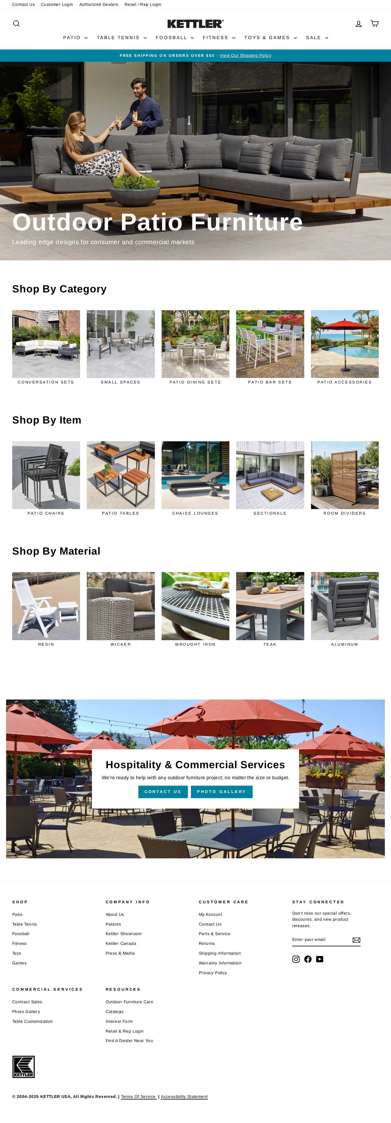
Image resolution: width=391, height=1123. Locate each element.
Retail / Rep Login (143, 4)
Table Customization (32, 1021)
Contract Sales (27, 1002)
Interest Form (119, 1021)
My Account (210, 914)
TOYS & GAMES (268, 37)
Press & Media (120, 953)
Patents (113, 924)
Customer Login (57, 4)
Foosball (20, 933)
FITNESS (217, 37)
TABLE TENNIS (119, 37)
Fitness (19, 943)
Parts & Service (214, 933)
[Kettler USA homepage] (186, 1066)
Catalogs (115, 1011)
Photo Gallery (222, 791)
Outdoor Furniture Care (130, 1002)
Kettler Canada (121, 943)
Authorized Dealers (99, 4)
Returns (207, 943)
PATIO (73, 37)
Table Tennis (24, 924)
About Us (115, 914)
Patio (17, 914)
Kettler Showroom (124, 933)
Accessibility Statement (184, 1096)
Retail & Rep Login (125, 1031)
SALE (314, 37)
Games (19, 963)
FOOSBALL (172, 37)
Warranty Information (220, 963)
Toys (16, 953)
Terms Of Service (139, 1096)
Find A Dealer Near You (129, 1040)
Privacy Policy (213, 973)
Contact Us (23, 4)
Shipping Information (220, 953)
